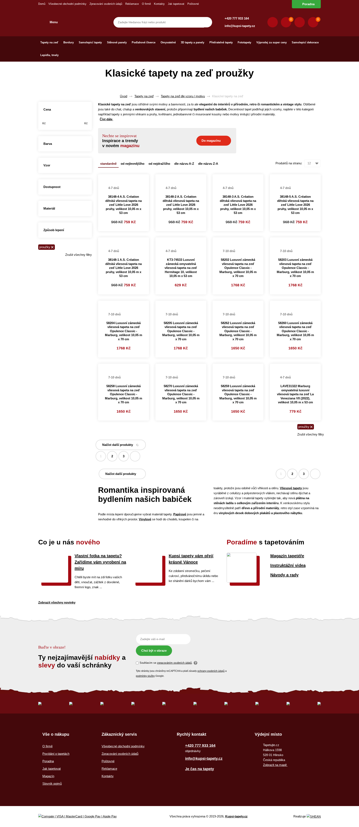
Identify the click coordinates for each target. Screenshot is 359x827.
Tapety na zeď (49, 42)
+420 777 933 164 (237, 18)
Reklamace (132, 3)
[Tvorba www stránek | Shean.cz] (314, 816)
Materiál (49, 208)
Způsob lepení (53, 230)
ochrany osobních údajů (211, 671)
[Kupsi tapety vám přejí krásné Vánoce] (147, 581)
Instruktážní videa (288, 565)
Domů (41, 3)
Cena (47, 109)
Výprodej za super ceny (271, 42)
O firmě (146, 3)
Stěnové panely (117, 42)
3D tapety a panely (192, 42)
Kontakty (159, 3)
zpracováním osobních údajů (174, 662)
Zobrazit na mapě (275, 765)
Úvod (123, 96)
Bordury (68, 42)
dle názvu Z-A (208, 163)
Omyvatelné (168, 42)
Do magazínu (211, 140)
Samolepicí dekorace (305, 42)
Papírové (179, 514)
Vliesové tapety (291, 488)
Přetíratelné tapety (221, 42)
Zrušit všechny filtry (78, 254)
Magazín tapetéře (287, 556)
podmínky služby (145, 676)
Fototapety (244, 42)
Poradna (308, 4)
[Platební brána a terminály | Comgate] (81, 816)
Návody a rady (284, 575)
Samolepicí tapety (90, 42)
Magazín (48, 776)
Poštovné (193, 3)
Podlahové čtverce (143, 42)
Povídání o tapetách (55, 753)
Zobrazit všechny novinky (56, 602)
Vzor (46, 165)
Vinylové (145, 519)
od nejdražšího (159, 163)
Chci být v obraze (154, 650)
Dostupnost (51, 187)
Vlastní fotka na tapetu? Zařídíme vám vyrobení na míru (100, 562)
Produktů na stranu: (288, 163)
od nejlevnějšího (132, 163)
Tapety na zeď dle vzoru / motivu (183, 96)
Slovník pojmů (52, 783)
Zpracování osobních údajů (106, 3)
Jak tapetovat (176, 3)
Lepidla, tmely (49, 55)
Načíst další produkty (117, 444)
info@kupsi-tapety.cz (240, 26)
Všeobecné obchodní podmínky (67, 3)
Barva (47, 143)
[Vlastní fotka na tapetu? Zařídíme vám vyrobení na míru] (53, 581)
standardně (108, 163)
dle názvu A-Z (184, 163)
